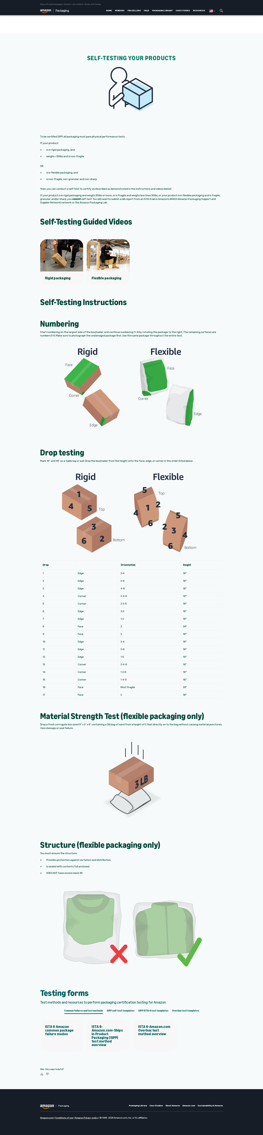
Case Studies (156, 1105)
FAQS (146, 10)
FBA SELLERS (134, 10)
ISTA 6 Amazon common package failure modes (59, 1030)
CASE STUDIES (183, 10)
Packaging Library (138, 1105)
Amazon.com (188, 1105)
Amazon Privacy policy (86, 1117)
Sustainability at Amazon (210, 1105)
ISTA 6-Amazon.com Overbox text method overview (154, 1030)
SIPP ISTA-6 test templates (153, 1010)
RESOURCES (199, 10)
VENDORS (119, 10)
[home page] (46, 10)
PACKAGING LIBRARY (162, 10)
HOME (109, 10)
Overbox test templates (185, 1010)
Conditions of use (64, 1117)
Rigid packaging (58, 278)
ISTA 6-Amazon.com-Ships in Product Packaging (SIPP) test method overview (107, 1035)
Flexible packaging (106, 278)
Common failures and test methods (83, 1010)
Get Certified (78, 4)
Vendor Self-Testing (93, 4)
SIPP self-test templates (120, 1010)
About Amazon (172, 1105)
